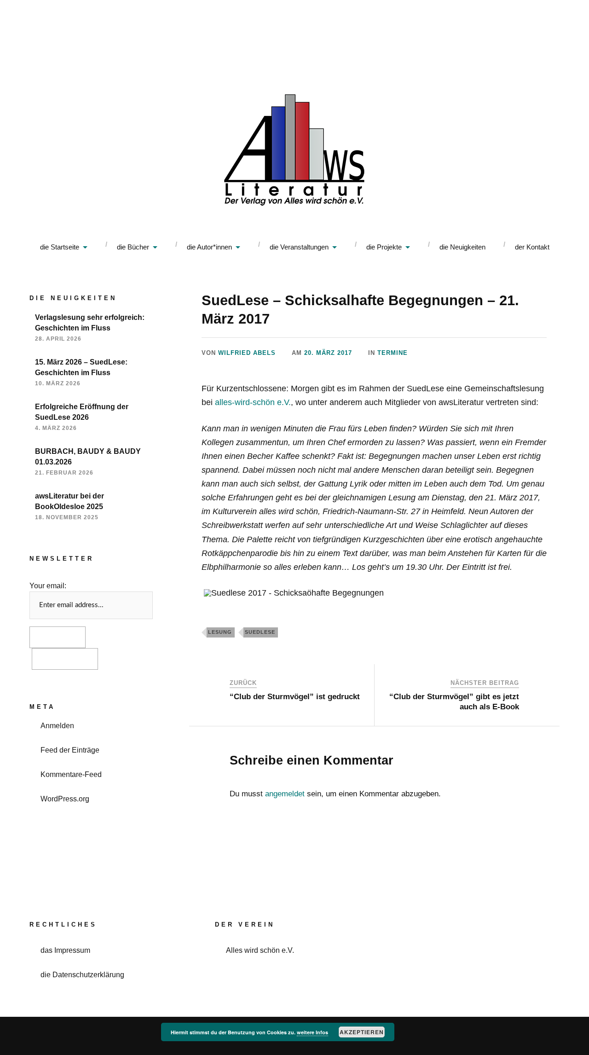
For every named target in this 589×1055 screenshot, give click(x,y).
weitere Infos (312, 1032)
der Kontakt (532, 247)
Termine (392, 352)
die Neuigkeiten (462, 247)
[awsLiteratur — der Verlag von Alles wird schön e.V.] (294, 151)
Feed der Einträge (69, 750)
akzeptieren (362, 1032)
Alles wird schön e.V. (260, 950)
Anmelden (57, 725)
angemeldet (285, 793)
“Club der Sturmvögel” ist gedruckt (295, 696)
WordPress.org (64, 798)
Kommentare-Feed (71, 774)
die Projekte (384, 247)
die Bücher (133, 247)
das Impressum (65, 950)
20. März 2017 (328, 352)
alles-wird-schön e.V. (253, 402)
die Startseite (59, 247)
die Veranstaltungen (299, 247)
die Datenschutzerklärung (82, 974)
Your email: (47, 585)
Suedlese (260, 632)
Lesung (220, 632)
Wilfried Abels (247, 352)
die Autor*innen (209, 247)
